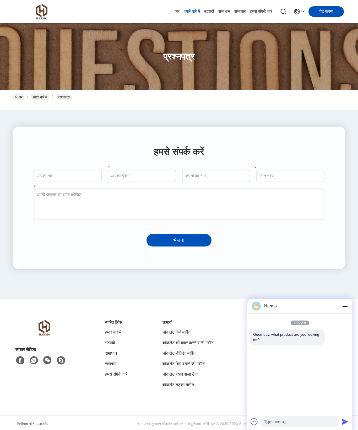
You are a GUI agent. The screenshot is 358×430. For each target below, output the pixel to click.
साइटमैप (43, 424)
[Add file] (254, 421)
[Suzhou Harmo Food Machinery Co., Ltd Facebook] (20, 360)
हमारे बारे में (192, 11)
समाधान (224, 11)
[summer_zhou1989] (61, 360)
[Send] (345, 421)
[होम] (44, 334)
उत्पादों (209, 11)
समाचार (240, 11)
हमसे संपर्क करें (261, 11)
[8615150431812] (34, 360)
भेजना (179, 240)
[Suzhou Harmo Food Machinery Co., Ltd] (41, 11)
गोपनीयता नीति (25, 424)
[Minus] (345, 306)
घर (177, 11)
